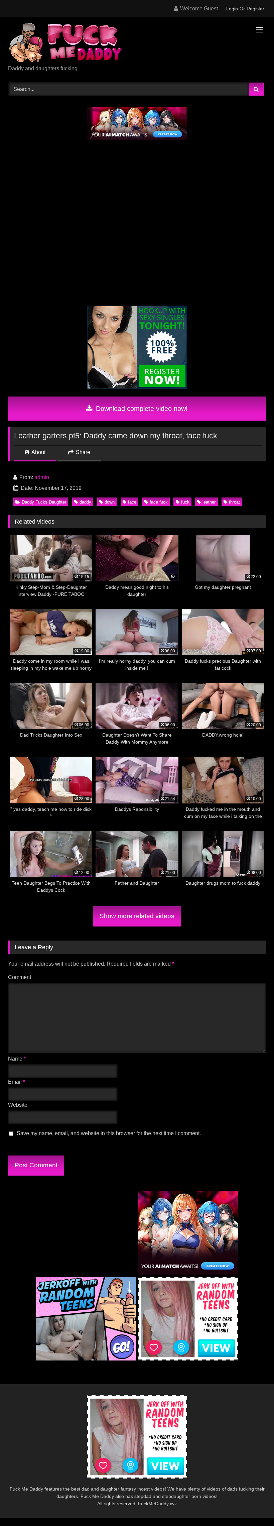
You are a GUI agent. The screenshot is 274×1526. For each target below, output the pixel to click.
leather (209, 502)
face (132, 502)
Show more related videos (137, 915)
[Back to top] (253, 1506)
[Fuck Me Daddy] (137, 43)
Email (16, 1082)
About (37, 452)
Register (255, 8)
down (110, 502)
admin (41, 477)
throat (234, 502)
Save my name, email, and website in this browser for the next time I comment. (109, 1133)
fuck (185, 502)
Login (232, 8)
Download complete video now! (141, 408)
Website (17, 1105)
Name (17, 1059)
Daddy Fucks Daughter (44, 502)
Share (82, 452)
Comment (19, 977)
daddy (85, 502)
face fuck (159, 502)
